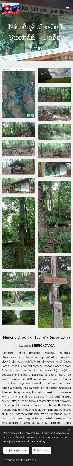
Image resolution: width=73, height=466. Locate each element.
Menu (68, 8)
